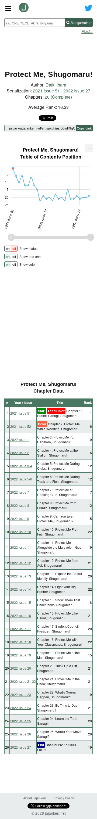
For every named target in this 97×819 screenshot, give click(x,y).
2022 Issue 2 (19, 452)
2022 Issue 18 (20, 642)
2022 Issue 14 (20, 589)
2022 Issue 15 (20, 602)
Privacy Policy (63, 798)
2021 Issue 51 (46, 91)
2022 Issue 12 (20, 563)
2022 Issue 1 (19, 439)
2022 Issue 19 (20, 655)
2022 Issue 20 (20, 668)
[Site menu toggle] (8, 8)
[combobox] (34, 22)
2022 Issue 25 (20, 721)
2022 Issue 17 (20, 628)
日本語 (87, 31)
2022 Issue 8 (19, 505)
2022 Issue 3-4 (21, 466)
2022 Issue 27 (76, 91)
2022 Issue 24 (20, 707)
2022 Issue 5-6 (21, 479)
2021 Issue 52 (20, 426)
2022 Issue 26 (20, 734)
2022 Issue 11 (20, 547)
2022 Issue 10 (20, 531)
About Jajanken (34, 798)
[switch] (11, 249)
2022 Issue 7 (19, 492)
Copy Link (84, 128)
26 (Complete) (58, 97)
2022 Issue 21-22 (23, 681)
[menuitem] (89, 148)
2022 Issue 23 (20, 694)
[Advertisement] (48, 50)
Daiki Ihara (56, 85)
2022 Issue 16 (20, 615)
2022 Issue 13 (20, 576)
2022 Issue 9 (19, 518)
